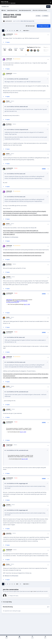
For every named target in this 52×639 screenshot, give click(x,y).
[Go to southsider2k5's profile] (4, 21)
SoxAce (8, 101)
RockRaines (9, 124)
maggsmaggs (9, 444)
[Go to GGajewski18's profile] (4, 74)
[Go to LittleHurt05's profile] (4, 59)
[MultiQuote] (3, 42)
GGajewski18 (9, 73)
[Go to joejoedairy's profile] (4, 534)
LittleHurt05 (9, 58)
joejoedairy (8, 533)
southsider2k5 (8, 21)
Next (17, 30)
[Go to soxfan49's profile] (38, 50)
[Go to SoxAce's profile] (28, 50)
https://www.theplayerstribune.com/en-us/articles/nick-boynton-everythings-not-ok (23, 252)
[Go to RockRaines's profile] (4, 124)
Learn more (2, 2)
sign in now (33, 591)
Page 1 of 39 (25, 30)
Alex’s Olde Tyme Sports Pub (27, 21)
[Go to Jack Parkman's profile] (31, 50)
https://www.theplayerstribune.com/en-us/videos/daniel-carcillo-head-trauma (22, 255)
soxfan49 (8, 276)
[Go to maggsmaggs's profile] (4, 445)
